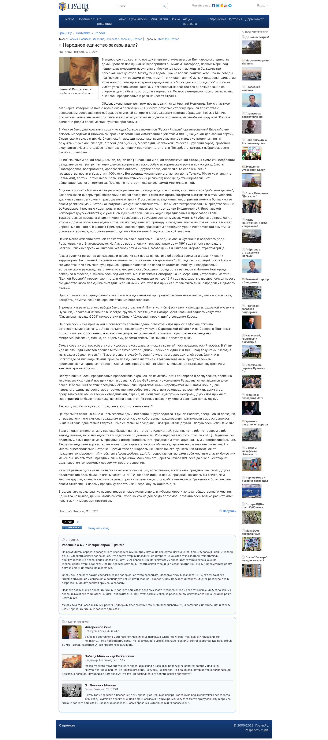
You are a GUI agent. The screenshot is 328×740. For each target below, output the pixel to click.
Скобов (69, 19)
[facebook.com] (213, 5)
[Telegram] (230, 5)
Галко (122, 19)
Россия (100, 33)
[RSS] (221, 5)
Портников (86, 19)
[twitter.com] (217, 5)
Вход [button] (261, 5)
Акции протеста (190, 21)
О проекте (67, 725)
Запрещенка (217, 19)
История (235, 19)
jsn (266, 730)
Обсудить (229, 511)
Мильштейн (159, 19)
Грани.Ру (65, 33)
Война (175, 19)
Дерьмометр (255, 19)
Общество (112, 39)
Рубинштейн (138, 19)
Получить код (98, 528)
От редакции (104, 21)
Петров (137, 39)
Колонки (126, 39)
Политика (83, 33)
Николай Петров (168, 39)
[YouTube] (225, 5)
